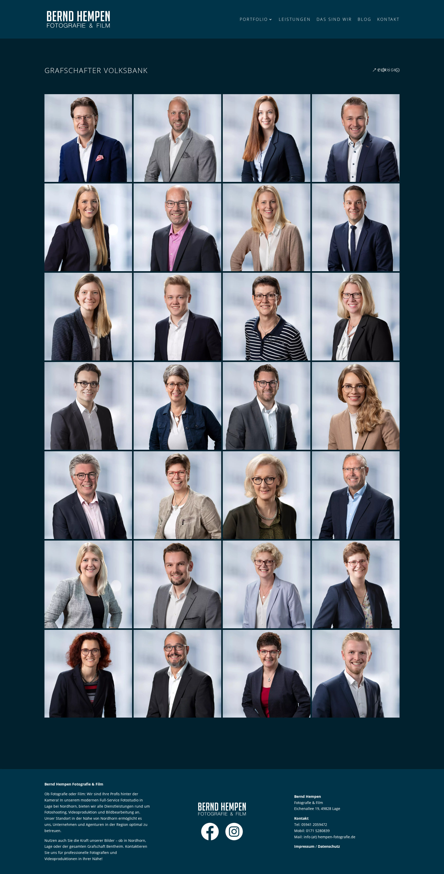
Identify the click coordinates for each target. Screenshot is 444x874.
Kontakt (388, 19)
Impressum (304, 846)
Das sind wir (334, 19)
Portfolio (254, 19)
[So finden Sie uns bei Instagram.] (234, 839)
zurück (387, 70)
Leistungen (295, 19)
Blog (365, 19)
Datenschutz (329, 846)
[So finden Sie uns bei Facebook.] (210, 839)
